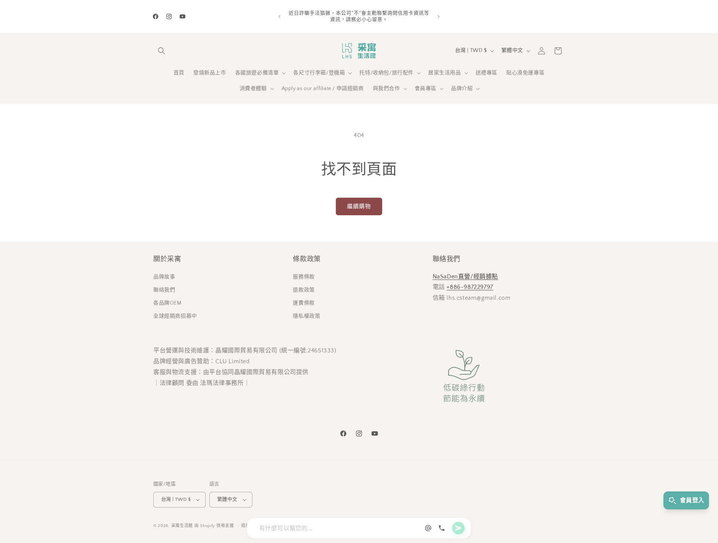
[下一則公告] (438, 16)
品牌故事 (164, 277)
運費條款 (303, 303)
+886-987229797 (470, 287)
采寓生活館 (182, 526)
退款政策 (303, 290)
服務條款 (303, 277)
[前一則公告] (279, 16)
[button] (161, 51)
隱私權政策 (306, 316)
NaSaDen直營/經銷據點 (465, 276)
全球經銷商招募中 (175, 316)
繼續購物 (359, 206)
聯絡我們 (164, 290)
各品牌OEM (167, 303)
